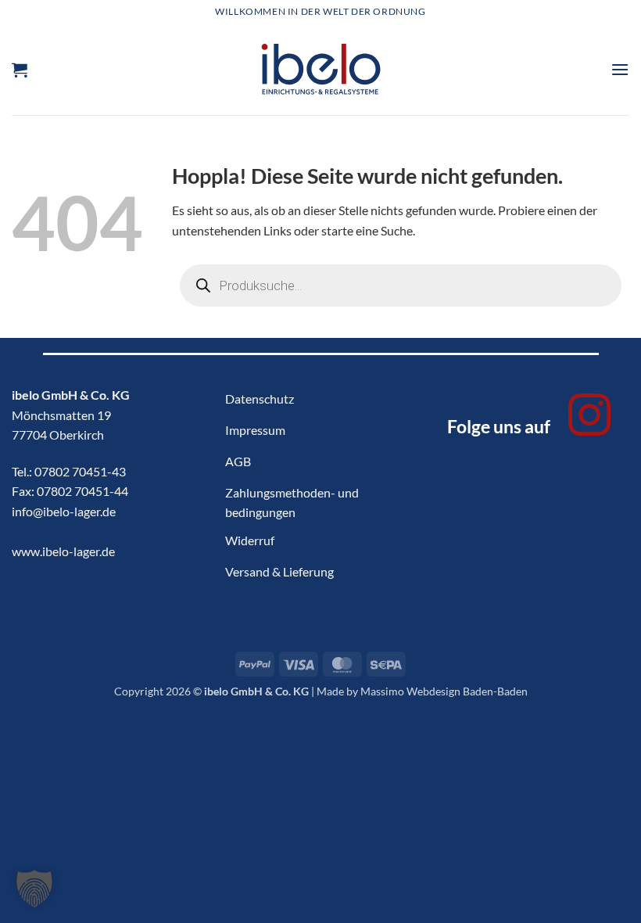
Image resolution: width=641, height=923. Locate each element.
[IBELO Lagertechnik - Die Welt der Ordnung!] (321, 69)
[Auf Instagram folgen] (589, 418)
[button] (19, 69)
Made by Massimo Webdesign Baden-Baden (422, 691)
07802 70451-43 (80, 471)
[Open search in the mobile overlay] (400, 285)
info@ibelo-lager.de (64, 511)
